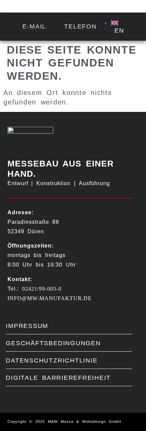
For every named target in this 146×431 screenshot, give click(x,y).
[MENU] (125, 6)
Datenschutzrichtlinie (51, 360)
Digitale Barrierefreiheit (58, 377)
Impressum (27, 325)
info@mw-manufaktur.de (49, 298)
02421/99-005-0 (41, 289)
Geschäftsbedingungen (53, 343)
